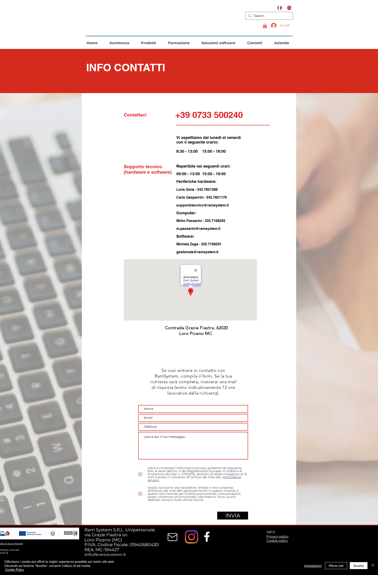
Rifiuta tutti (336, 565)
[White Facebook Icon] (207, 536)
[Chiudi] (372, 565)
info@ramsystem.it (105, 554)
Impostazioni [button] (313, 565)
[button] (265, 25)
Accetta (359, 565)
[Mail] (172, 537)
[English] (288, 8)
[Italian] (279, 8)
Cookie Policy (14, 569)
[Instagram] (191, 537)
